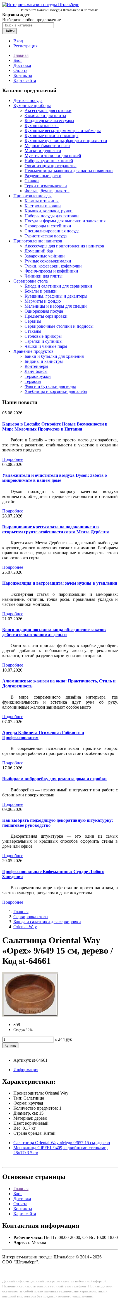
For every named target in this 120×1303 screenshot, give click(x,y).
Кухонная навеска (42, 125)
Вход (18, 40)
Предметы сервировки (46, 316)
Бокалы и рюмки (41, 291)
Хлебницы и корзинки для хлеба (56, 391)
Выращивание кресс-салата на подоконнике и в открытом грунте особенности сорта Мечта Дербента (55, 529)
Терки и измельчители (46, 185)
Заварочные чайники (45, 256)
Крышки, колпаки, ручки (49, 210)
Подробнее (12, 459)
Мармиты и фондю (43, 301)
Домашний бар (39, 251)
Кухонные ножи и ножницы (51, 135)
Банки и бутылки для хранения (54, 356)
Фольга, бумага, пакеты (47, 190)
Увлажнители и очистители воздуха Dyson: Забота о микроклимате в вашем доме (54, 478)
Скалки (32, 180)
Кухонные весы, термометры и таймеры (63, 130)
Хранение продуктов (33, 351)
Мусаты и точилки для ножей (53, 155)
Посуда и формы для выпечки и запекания (65, 220)
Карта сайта (24, 80)
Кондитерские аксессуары (49, 120)
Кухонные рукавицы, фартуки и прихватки (66, 140)
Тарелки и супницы (44, 341)
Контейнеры (36, 366)
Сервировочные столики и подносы (59, 326)
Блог (17, 60)
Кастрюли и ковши (43, 205)
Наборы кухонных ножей (49, 160)
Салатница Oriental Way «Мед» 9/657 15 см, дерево (61, 1142)
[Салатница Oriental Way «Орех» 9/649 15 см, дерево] (30, 1015)
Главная (20, 55)
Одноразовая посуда (44, 311)
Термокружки (38, 376)
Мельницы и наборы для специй (56, 306)
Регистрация (25, 45)
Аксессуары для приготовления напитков (64, 246)
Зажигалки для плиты (45, 115)
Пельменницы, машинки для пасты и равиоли (69, 170)
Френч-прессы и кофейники (51, 271)
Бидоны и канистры (44, 361)
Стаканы (33, 331)
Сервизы (33, 321)
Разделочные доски (43, 175)
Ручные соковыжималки (48, 261)
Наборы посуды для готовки (52, 215)
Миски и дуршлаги (43, 150)
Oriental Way (25, 926)
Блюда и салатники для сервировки (58, 286)
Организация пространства (50, 165)
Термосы (33, 381)
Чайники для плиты (44, 276)
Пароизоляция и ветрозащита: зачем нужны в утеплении (59, 583)
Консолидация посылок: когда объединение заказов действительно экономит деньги (54, 632)
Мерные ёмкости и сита (47, 145)
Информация (25, 1069)
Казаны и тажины (42, 200)
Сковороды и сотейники (48, 225)
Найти (9, 31)
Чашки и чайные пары (46, 346)
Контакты (22, 75)
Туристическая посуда (46, 236)
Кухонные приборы (32, 105)
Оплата (20, 70)
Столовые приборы (43, 336)
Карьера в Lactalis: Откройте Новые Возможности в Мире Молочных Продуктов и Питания (54, 426)
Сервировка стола (30, 281)
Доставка (22, 65)
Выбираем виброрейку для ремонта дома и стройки (54, 778)
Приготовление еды (32, 195)
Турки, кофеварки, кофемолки (53, 266)
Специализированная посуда (52, 230)
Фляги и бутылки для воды (50, 386)
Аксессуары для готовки (48, 110)
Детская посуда (27, 100)
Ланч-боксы (36, 371)
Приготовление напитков (37, 241)
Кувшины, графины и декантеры (56, 296)
